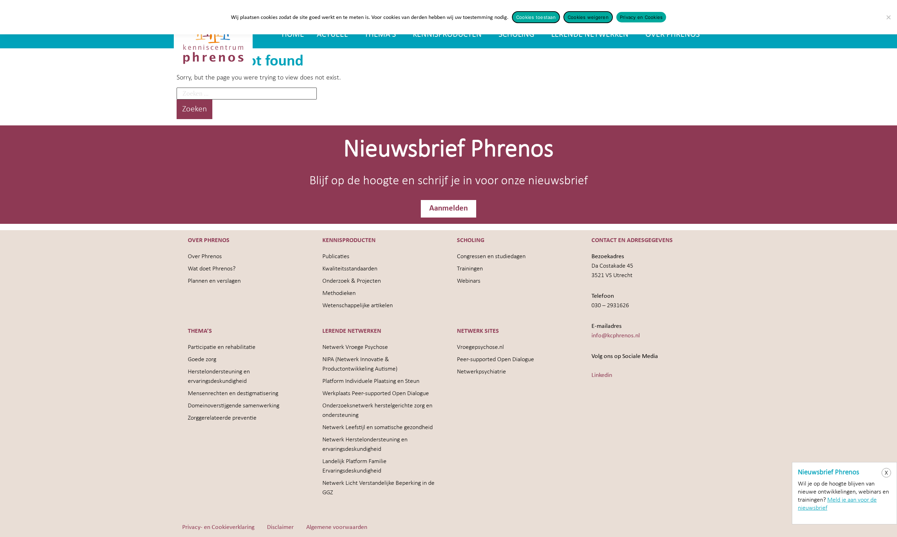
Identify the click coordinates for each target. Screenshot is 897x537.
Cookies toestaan (536, 17)
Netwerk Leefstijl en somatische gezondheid (377, 427)
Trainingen (470, 269)
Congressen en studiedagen (491, 256)
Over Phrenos (672, 34)
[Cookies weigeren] (888, 17)
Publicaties (335, 256)
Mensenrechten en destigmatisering (233, 393)
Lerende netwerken (590, 34)
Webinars (468, 281)
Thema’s (380, 34)
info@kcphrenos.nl (615, 335)
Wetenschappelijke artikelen (357, 305)
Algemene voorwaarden (336, 527)
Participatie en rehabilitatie (221, 347)
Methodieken (339, 293)
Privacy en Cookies (641, 17)
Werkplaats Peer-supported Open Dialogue (375, 393)
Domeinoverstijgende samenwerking (233, 405)
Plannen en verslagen (214, 281)
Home (293, 34)
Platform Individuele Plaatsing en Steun (370, 381)
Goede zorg (202, 359)
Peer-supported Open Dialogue (495, 359)
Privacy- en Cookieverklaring (218, 527)
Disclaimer (280, 527)
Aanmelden (448, 209)
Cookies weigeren (588, 17)
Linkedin (601, 375)
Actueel (332, 34)
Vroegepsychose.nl (480, 347)
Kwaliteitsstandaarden (349, 269)
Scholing (516, 34)
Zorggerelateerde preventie (222, 418)
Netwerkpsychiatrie (481, 372)
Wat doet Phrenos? (211, 269)
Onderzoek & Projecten (351, 281)
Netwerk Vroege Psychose (355, 347)
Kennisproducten (447, 34)
